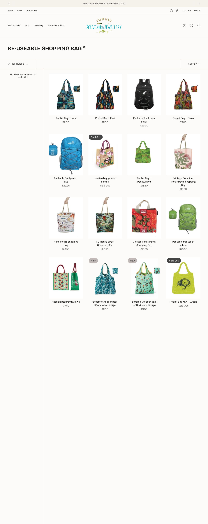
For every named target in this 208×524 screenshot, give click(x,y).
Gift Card (186, 10)
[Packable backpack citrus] (183, 218)
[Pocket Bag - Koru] (66, 94)
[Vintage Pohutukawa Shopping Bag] (144, 218)
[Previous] (9, 3)
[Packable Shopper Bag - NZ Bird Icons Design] (144, 278)
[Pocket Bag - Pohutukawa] (144, 154)
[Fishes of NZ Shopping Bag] (66, 218)
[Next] (199, 3)
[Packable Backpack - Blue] (66, 154)
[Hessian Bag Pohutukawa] (66, 278)
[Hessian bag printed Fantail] (105, 154)
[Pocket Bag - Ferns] (183, 94)
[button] (27, 25)
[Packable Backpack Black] (144, 94)
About (11, 10)
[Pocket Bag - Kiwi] (105, 94)
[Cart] (198, 25)
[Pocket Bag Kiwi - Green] (183, 278)
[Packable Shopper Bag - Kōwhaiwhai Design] (105, 278)
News (19, 10)
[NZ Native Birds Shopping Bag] (105, 218)
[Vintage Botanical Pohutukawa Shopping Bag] (183, 154)
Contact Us (31, 10)
